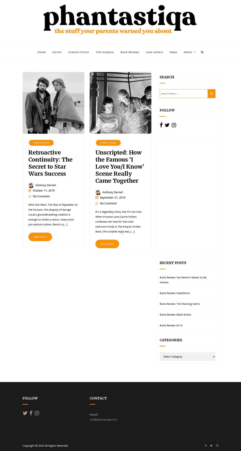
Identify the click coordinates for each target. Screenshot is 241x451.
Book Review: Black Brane (175, 314)
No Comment (41, 196)
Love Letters (154, 52)
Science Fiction (78, 52)
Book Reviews (129, 52)
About (188, 52)
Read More (40, 236)
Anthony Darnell (45, 185)
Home (42, 52)
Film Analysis (105, 52)
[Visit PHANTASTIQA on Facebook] (161, 126)
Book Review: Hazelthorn (175, 293)
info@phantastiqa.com (103, 419)
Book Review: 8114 (171, 325)
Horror (57, 52)
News (173, 52)
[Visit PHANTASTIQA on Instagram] (174, 126)
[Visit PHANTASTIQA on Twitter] (167, 126)
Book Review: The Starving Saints (180, 303)
